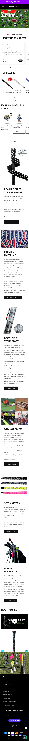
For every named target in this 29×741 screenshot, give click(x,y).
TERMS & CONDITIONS (9, 701)
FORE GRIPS (12, 738)
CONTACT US (7, 684)
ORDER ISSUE (7, 698)
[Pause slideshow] (27, 30)
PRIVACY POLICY (8, 691)
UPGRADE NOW (11, 464)
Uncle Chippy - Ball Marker (19, 125)
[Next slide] (19, 30)
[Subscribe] (22, 715)
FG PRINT (3, 90)
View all (14, 100)
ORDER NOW (11, 600)
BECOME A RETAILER (9, 705)
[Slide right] (18, 97)
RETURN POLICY (7, 694)
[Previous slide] (10, 30)
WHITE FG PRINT (17, 90)
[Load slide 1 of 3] (13, 30)
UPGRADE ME (11, 388)
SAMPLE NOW (11, 531)
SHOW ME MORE (12, 222)
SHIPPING (6, 688)
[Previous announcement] (3, 2)
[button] (3, 6)
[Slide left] (11, 97)
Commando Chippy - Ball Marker (6, 126)
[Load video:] (14, 621)
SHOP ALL (6, 681)
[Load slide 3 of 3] (16, 30)
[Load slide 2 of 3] (14, 30)
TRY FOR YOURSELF (13, 297)
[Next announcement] (26, 2)
